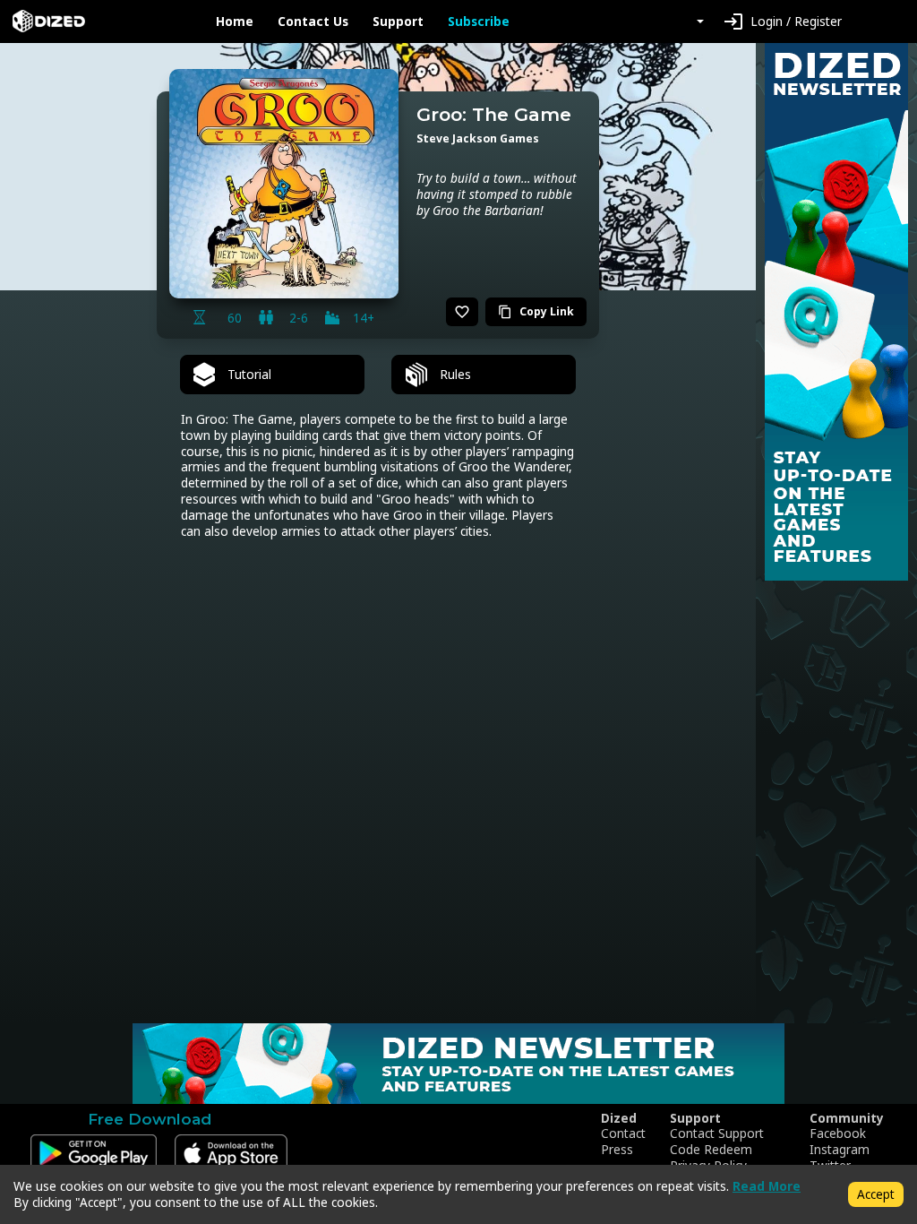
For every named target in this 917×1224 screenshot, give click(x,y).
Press (617, 1150)
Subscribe (479, 21)
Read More (767, 1185)
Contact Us (313, 21)
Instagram (840, 1150)
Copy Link (536, 311)
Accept (876, 1193)
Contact (623, 1133)
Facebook (838, 1133)
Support (398, 21)
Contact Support (717, 1133)
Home (234, 21)
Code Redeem (711, 1150)
